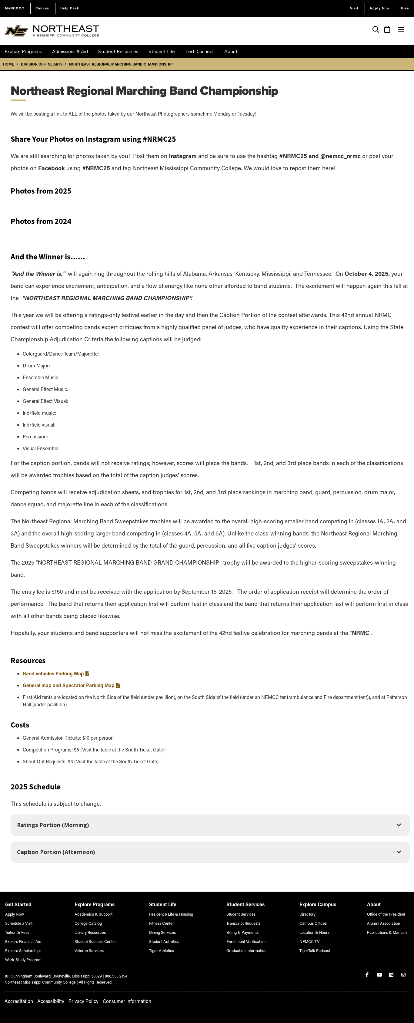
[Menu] (401, 29)
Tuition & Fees (17, 932)
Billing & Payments (242, 932)
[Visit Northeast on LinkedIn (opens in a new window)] (391, 974)
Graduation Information (246, 950)
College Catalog (88, 923)
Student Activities (164, 941)
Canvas (42, 8)
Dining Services (162, 932)
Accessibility (50, 1001)
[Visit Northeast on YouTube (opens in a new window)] (379, 974)
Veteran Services (89, 950)
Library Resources (90, 932)
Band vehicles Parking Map (53, 673)
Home (8, 64)
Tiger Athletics (161, 950)
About (231, 52)
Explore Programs (23, 52)
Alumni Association (383, 923)
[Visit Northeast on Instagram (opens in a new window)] (404, 974)
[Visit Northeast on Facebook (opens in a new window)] (367, 974)
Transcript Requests (243, 923)
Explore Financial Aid (23, 941)
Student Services (240, 914)
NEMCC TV (309, 941)
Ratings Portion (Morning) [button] (53, 826)
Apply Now (380, 8)
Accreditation (19, 1001)
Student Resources (118, 52)
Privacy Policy (83, 1001)
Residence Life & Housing (171, 914)
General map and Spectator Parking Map (69, 685)
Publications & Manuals (387, 932)
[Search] (376, 30)
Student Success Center (95, 941)
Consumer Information (127, 1001)
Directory (307, 914)
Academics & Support (93, 914)
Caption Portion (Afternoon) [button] (56, 853)
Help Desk (69, 8)
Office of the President (386, 914)
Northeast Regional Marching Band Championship (121, 64)
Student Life (162, 52)
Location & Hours (314, 932)
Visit (354, 8)
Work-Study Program (23, 959)
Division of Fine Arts (42, 64)
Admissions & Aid (70, 52)
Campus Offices (313, 923)
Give (405, 8)
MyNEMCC (14, 8)
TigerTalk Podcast (314, 950)
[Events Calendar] (387, 30)
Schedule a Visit (18, 923)
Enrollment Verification (245, 941)
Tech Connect (199, 52)
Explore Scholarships (23, 950)
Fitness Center (161, 923)
